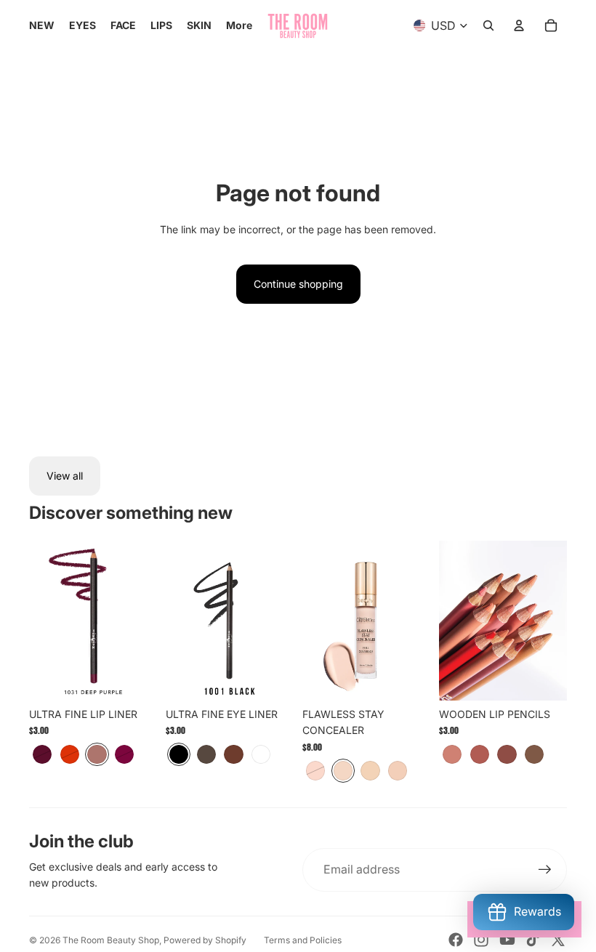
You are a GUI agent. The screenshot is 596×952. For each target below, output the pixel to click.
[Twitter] (558, 939)
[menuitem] (239, 25)
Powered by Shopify (205, 940)
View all (65, 475)
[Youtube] (507, 939)
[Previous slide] (318, 621)
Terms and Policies (303, 940)
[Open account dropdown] (519, 25)
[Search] (488, 25)
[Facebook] (455, 939)
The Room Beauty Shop (111, 940)
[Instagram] (481, 939)
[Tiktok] (532, 939)
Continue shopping (298, 284)
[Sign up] (545, 870)
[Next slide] (414, 621)
